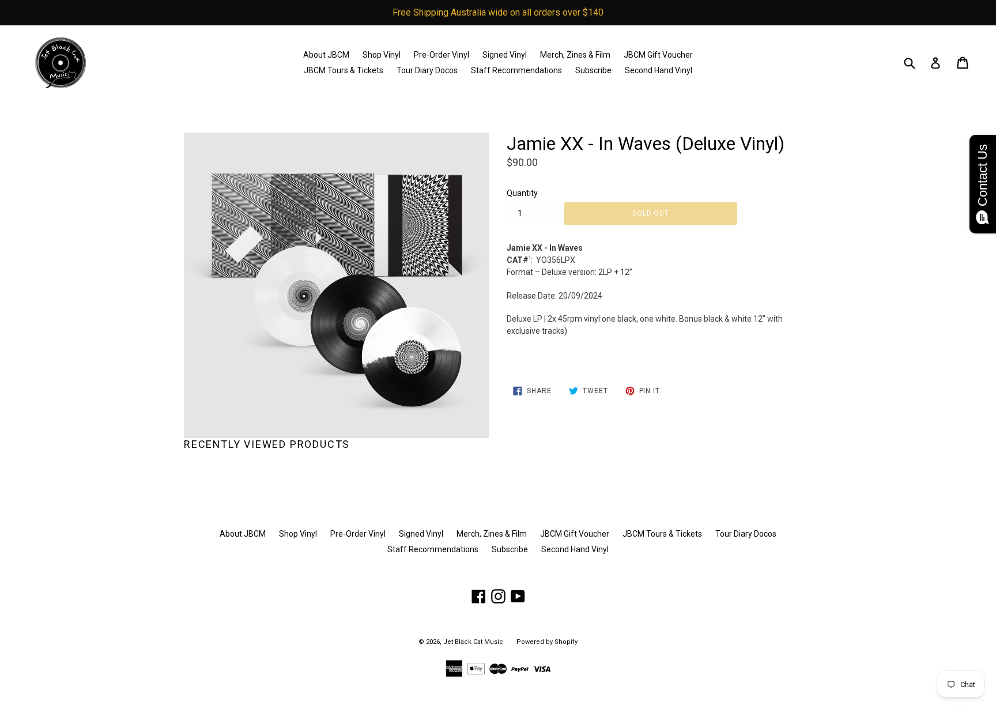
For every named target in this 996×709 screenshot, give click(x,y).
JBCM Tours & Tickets (343, 70)
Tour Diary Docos (427, 70)
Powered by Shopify (547, 642)
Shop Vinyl (382, 54)
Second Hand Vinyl (658, 70)
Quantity (522, 193)
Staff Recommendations (516, 70)
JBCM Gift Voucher (658, 54)
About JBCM (326, 54)
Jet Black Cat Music (473, 642)
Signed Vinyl (504, 54)
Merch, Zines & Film (575, 54)
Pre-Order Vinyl (441, 54)
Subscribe (593, 70)
